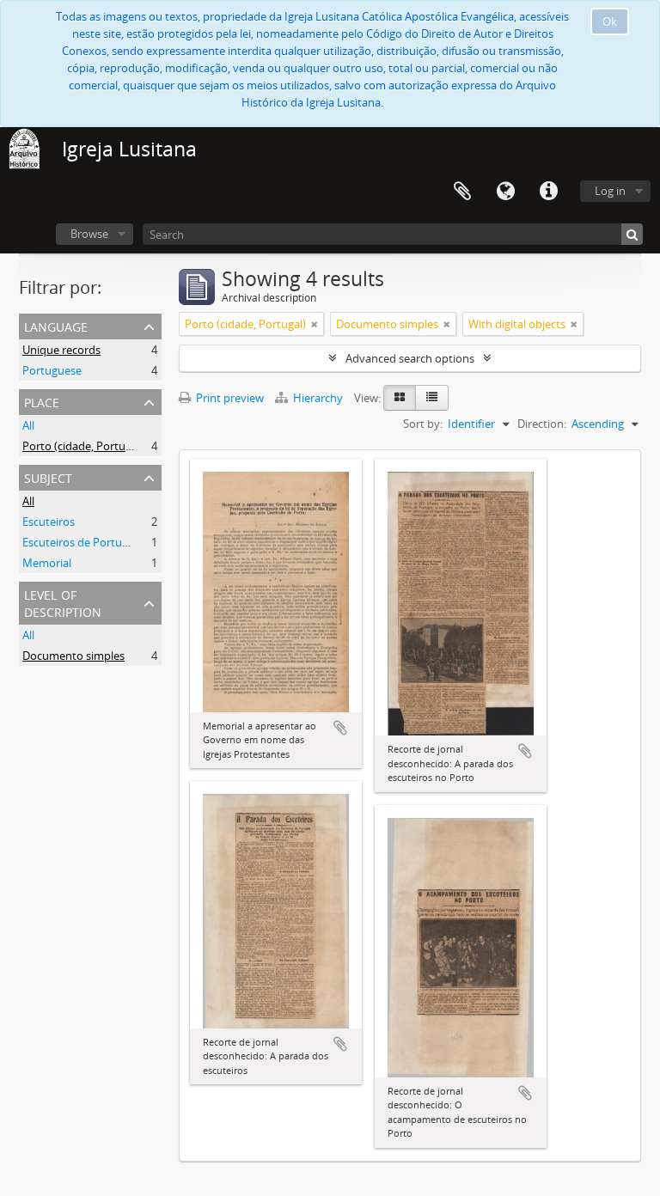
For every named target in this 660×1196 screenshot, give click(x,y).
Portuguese (52, 370)
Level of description (62, 602)
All (28, 425)
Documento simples (73, 655)
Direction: (541, 423)
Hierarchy (317, 398)
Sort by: (423, 423)
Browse (89, 233)
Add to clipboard (340, 727)
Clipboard (462, 191)
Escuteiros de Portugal (79, 542)
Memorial (46, 563)
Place (41, 400)
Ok (609, 21)
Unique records (61, 349)
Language (505, 191)
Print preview (228, 398)
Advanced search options (409, 358)
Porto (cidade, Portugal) (83, 446)
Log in (610, 190)
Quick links (548, 191)
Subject (48, 476)
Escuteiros (48, 521)
